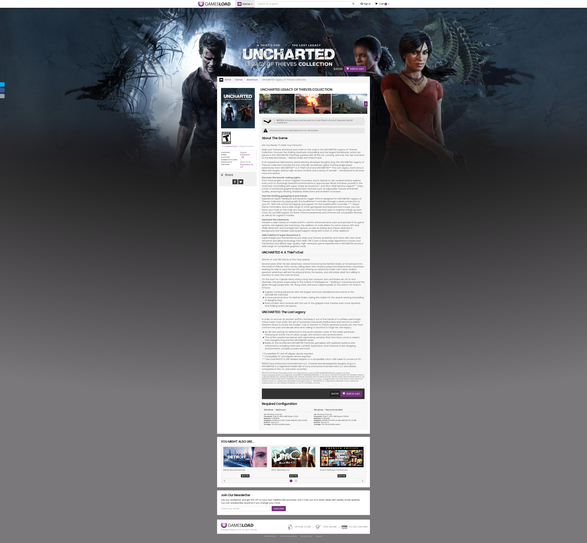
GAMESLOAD (214, 4)
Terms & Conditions (288, 536)
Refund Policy (270, 536)
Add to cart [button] (357, 69)
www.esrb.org (231, 146)
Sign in (367, 3)
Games (239, 79)
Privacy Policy (306, 536)
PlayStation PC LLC (247, 165)
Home (227, 79)
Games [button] (246, 4)
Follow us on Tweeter (240, 181)
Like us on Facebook (235, 181)
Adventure (252, 79)
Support (319, 536)
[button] (226, 481)
